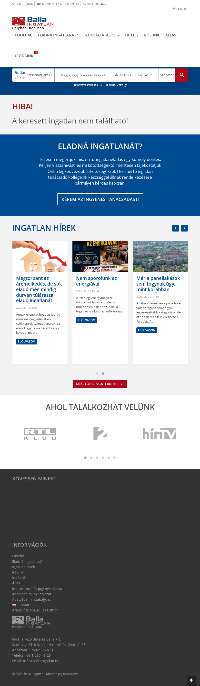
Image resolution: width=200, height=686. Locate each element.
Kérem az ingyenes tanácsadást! (100, 199)
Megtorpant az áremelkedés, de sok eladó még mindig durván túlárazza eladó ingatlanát (39, 289)
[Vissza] (175, 228)
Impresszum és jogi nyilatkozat (37, 588)
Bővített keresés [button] (86, 85)
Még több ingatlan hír (98, 383)
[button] (191, 681)
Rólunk (152, 35)
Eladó (22, 72)
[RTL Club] (40, 434)
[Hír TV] (160, 434)
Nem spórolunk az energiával (96, 281)
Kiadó (22, 77)
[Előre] (184, 228)
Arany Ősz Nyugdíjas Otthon (35, 610)
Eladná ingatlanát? (58, 35)
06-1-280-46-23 (95, 4)
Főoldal (23, 35)
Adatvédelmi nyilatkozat (31, 594)
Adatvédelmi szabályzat (31, 599)
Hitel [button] (130, 35)
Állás (170, 35)
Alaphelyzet (114, 85)
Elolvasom (26, 341)
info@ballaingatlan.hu (58, 4)
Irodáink (25, 54)
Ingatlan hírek (44, 227)
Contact (24, 604)
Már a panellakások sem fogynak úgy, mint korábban (158, 284)
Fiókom (180, 9)
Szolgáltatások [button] (100, 35)
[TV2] (100, 434)
